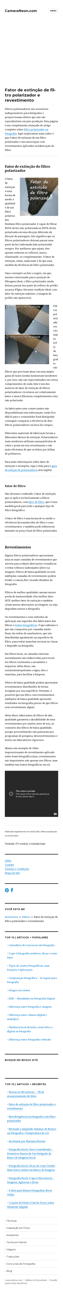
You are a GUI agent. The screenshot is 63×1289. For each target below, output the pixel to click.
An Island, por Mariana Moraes (27, 1141)
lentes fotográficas (26, 625)
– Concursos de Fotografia (20, 1263)
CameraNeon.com (21, 11)
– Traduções (12, 1256)
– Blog (8, 1271)
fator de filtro (36, 502)
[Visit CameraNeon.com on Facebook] (12, 891)
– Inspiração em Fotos (17, 1228)
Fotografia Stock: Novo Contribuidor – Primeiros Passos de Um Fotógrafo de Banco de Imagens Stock (30, 1153)
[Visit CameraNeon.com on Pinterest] (7, 891)
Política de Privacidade (36, 1280)
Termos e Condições (17, 868)
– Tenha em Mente (16, 1242)
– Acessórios (11, 1235)
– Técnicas (11, 1220)
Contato (9, 864)
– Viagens (10, 1249)
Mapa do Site (12, 873)
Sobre (8, 860)
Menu (53, 11)
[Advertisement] (31, 54)
